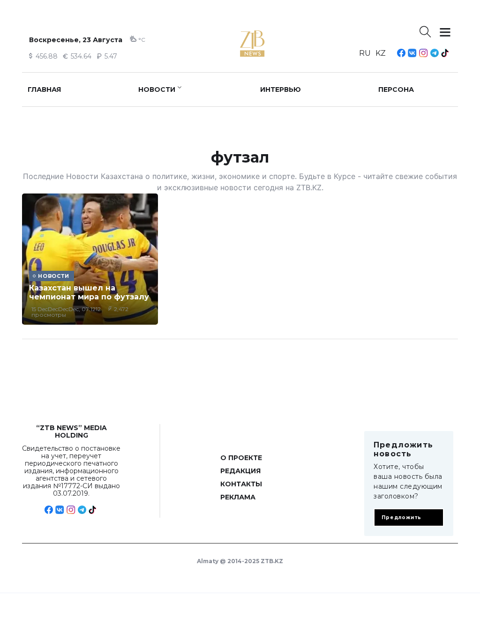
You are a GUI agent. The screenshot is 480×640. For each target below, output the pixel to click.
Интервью (280, 89)
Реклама (237, 497)
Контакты (241, 484)
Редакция (240, 471)
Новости (156, 89)
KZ (380, 53)
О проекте (241, 457)
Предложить (401, 517)
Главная (44, 89)
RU (365, 53)
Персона (396, 89)
